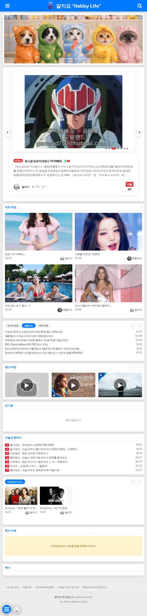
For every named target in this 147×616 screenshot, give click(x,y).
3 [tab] (112, 149)
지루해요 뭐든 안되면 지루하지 (26, 457)
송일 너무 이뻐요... (15, 254)
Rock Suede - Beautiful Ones (25, 340)
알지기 (68, 258)
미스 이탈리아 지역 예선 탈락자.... (93, 305)
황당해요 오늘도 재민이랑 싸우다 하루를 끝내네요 (37, 461)
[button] (14, 39)
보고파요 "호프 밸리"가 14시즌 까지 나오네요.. (21, 512)
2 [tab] (109, 149)
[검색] (140, 6)
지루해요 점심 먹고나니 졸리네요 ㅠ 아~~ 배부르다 (37, 465)
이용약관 (27, 591)
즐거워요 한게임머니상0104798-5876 (30, 449)
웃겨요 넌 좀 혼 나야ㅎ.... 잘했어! (27, 470)
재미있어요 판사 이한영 (53, 512)
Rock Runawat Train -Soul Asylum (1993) (32, 331)
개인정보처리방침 (44, 591)
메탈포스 (136, 258)
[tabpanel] (73, 132)
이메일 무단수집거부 (68, 591)
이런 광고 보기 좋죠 (16, 305)
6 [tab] (124, 149)
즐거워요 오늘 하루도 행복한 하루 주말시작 (33, 474)
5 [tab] (121, 149)
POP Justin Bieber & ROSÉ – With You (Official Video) (39, 344)
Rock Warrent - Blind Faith (24, 335)
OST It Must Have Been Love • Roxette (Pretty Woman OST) (43, 352)
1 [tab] (106, 149)
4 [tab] (116, 149)
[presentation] (133, 370)
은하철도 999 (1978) (35, 161)
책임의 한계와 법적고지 (95, 591)
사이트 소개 (13, 591)
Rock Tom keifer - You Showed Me (28, 348)
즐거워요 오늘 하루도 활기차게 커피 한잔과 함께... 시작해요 (42, 453)
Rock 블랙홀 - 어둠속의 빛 (23, 357)
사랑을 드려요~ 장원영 (87, 254)
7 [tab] (127, 149)
